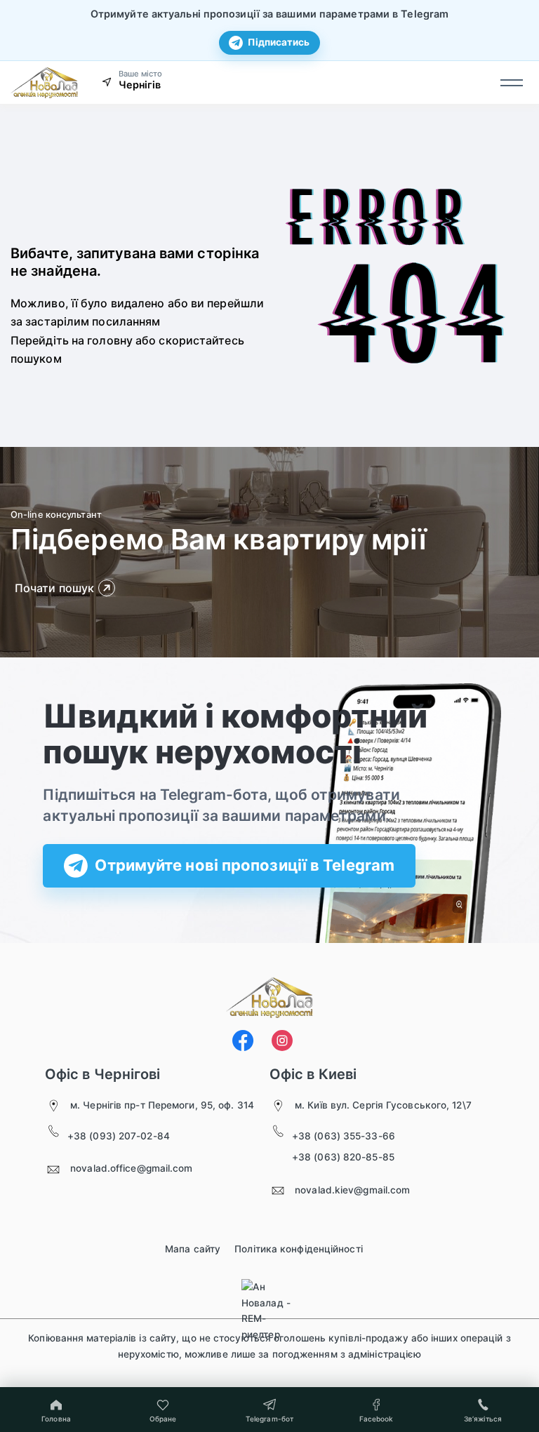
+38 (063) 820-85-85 (343, 1157)
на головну (102, 340)
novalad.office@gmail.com (131, 1168)
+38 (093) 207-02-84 (118, 1136)
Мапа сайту (192, 1248)
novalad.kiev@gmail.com (352, 1190)
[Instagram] (282, 1040)
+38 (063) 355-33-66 (343, 1136)
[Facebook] (243, 1040)
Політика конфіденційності (298, 1248)
